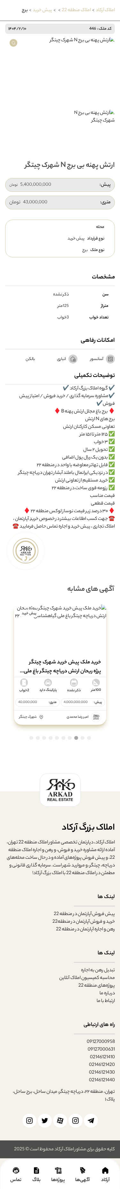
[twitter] (45, 1121)
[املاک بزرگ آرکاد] (60, 789)
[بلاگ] (36, 1170)
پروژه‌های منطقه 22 (96, 985)
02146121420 (102, 1064)
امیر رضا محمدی (77, 717)
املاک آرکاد (105, 10)
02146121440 (102, 1080)
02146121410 (102, 1057)
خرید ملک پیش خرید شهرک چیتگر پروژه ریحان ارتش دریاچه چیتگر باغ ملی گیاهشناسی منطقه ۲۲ (61, 667)
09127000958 (101, 1041)
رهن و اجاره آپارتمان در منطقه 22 (85, 929)
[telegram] (91, 1121)
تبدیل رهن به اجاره (98, 970)
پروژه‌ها (58, 1180)
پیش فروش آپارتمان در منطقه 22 (84, 914)
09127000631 (101, 1049)
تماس (15, 1180)
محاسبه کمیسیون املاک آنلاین (87, 978)
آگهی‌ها (82, 1180)
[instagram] (75, 1121)
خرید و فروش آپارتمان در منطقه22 (83, 921)
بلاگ (36, 1180)
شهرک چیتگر (28, 717)
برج (85, 250)
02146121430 (102, 1072)
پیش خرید (42, 10)
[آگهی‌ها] (82, 1170)
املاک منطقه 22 (76, 10)
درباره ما (107, 993)
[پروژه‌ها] (58, 1170)
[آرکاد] (105, 1170)
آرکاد (105, 1180)
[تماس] (16, 1170)
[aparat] (60, 1121)
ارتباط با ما (106, 1001)
